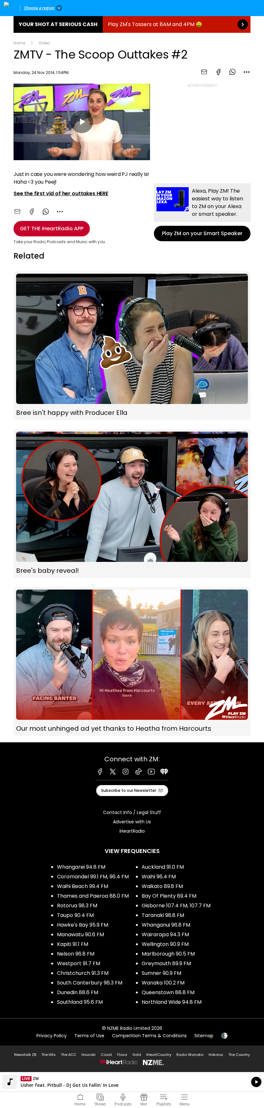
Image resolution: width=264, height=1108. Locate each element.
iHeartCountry (158, 1054)
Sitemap (203, 1035)
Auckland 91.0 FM (163, 867)
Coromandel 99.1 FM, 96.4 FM (93, 876)
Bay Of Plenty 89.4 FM (169, 896)
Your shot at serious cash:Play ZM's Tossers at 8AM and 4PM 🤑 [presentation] (132, 24)
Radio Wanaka (189, 1054)
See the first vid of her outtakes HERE (61, 193)
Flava (122, 1054)
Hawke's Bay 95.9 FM (82, 925)
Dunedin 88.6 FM (77, 992)
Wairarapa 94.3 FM (165, 934)
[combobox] (246, 72)
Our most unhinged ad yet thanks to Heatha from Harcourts (132, 661)
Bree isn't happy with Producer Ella (132, 345)
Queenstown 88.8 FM (168, 992)
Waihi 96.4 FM (159, 876)
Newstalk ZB (25, 1054)
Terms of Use (89, 1035)
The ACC (68, 1054)
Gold (136, 1054)
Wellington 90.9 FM (165, 944)
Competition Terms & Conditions (149, 1035)
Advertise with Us (132, 822)
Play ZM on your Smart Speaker (202, 212)
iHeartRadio (132, 831)
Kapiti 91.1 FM (72, 944)
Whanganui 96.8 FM (166, 925)
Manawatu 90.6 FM (80, 934)
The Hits (48, 1054)
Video (44, 43)
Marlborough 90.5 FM (168, 953)
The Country (239, 1054)
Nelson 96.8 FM (75, 953)
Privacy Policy (51, 1035)
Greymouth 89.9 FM (166, 963)
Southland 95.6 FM (80, 1002)
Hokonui (216, 1054)
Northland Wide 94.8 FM (172, 1002)
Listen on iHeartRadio (132, 1082)
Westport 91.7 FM (78, 963)
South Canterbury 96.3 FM (89, 982)
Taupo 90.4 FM (75, 915)
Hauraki (88, 1054)
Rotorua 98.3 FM (77, 905)
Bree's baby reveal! (132, 503)
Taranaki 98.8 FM (163, 915)
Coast (106, 1054)
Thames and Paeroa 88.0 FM (93, 896)
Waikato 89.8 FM (162, 886)
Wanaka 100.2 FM (163, 982)
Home (19, 43)
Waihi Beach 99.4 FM (82, 886)
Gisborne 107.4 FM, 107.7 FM (176, 905)
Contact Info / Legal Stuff (132, 812)
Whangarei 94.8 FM (81, 867)
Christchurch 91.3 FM (82, 973)
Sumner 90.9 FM (161, 973)
